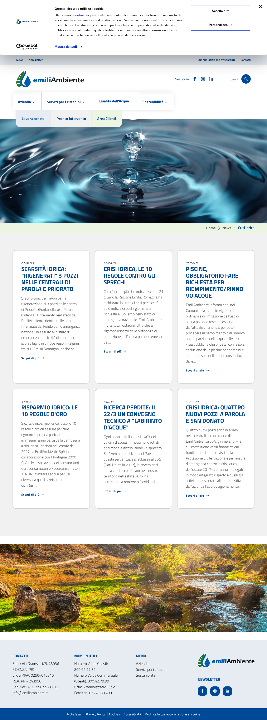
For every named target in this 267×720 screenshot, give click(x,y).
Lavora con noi (33, 118)
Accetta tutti (220, 11)
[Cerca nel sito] (246, 79)
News (20, 60)
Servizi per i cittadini (151, 669)
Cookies (114, 714)
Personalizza (218, 24)
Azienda (142, 663)
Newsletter (36, 60)
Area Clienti (106, 118)
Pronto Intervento (71, 118)
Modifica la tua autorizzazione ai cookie (172, 714)
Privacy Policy (96, 714)
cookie (78, 15)
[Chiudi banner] (260, 6)
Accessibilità (132, 714)
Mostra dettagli (66, 46)
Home (211, 227)
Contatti (246, 60)
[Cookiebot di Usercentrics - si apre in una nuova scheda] (27, 47)
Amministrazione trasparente (217, 60)
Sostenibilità (145, 675)
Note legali (74, 714)
